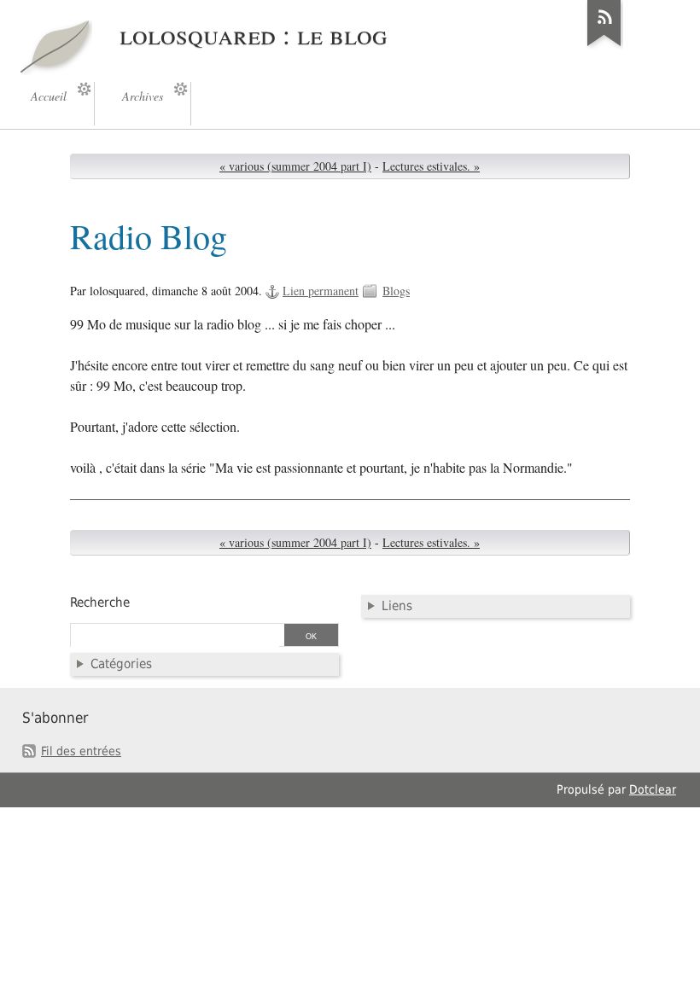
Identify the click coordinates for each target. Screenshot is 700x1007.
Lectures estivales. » (431, 166)
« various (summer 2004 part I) (295, 166)
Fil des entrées (81, 751)
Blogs (396, 290)
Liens (397, 606)
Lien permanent (321, 290)
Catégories (121, 664)
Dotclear (652, 789)
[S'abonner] (604, 46)
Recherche (100, 602)
